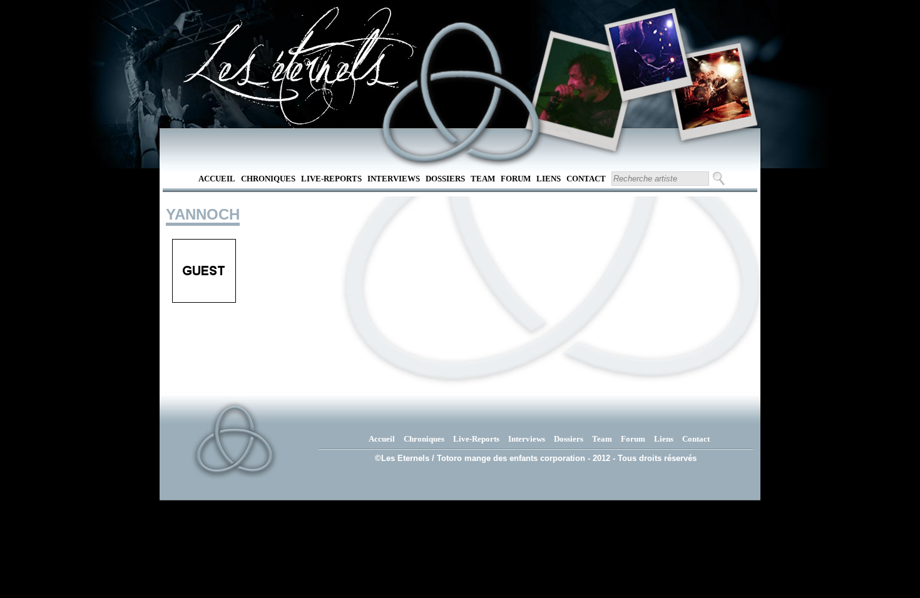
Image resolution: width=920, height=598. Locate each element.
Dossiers (445, 178)
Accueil (216, 178)
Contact (586, 178)
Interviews (393, 178)
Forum (516, 178)
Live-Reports (331, 178)
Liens (548, 178)
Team (483, 178)
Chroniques (268, 178)
